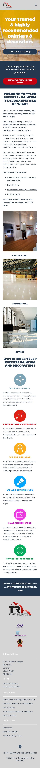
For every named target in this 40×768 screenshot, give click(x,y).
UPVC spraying (13, 194)
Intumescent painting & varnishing (22, 190)
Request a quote (10, 732)
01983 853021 (22, 583)
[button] (36, 5)
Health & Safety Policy (12, 735)
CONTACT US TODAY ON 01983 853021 (20, 81)
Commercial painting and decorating (19, 699)
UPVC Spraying (9, 715)
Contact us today (20, 51)
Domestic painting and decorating (18, 703)
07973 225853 (14, 687)
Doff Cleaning (13, 185)
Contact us (7, 728)
